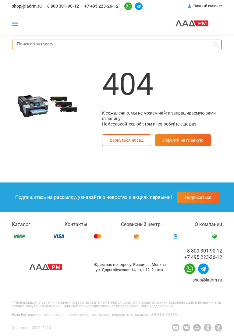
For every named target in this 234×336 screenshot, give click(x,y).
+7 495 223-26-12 (101, 6)
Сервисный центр (141, 224)
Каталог (21, 224)
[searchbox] (117, 44)
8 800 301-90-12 (63, 6)
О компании (208, 224)
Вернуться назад (127, 140)
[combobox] (117, 44)
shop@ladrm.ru (27, 6)
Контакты (76, 224)
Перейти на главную (183, 140)
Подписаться (198, 197)
